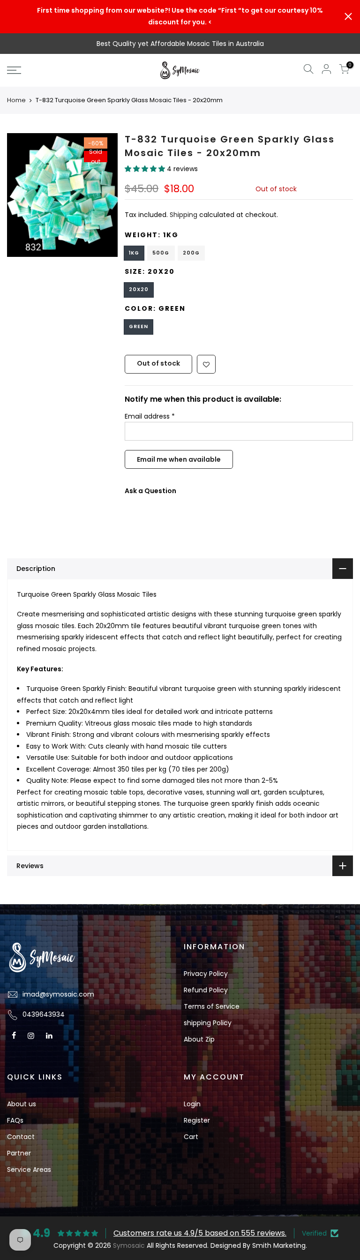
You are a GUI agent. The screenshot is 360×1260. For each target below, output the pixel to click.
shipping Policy (208, 1023)
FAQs (15, 1120)
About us (21, 1104)
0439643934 (43, 1014)
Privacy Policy (206, 973)
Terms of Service (212, 1006)
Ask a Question (150, 491)
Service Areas (29, 1169)
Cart (191, 1136)
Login (192, 1104)
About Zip (199, 1039)
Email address (150, 416)
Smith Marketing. (279, 1245)
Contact (21, 1136)
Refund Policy (206, 990)
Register (197, 1120)
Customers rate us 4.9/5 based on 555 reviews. (199, 1233)
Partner (19, 1153)
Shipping (183, 215)
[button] (146, 169)
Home (16, 100)
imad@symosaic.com (58, 994)
